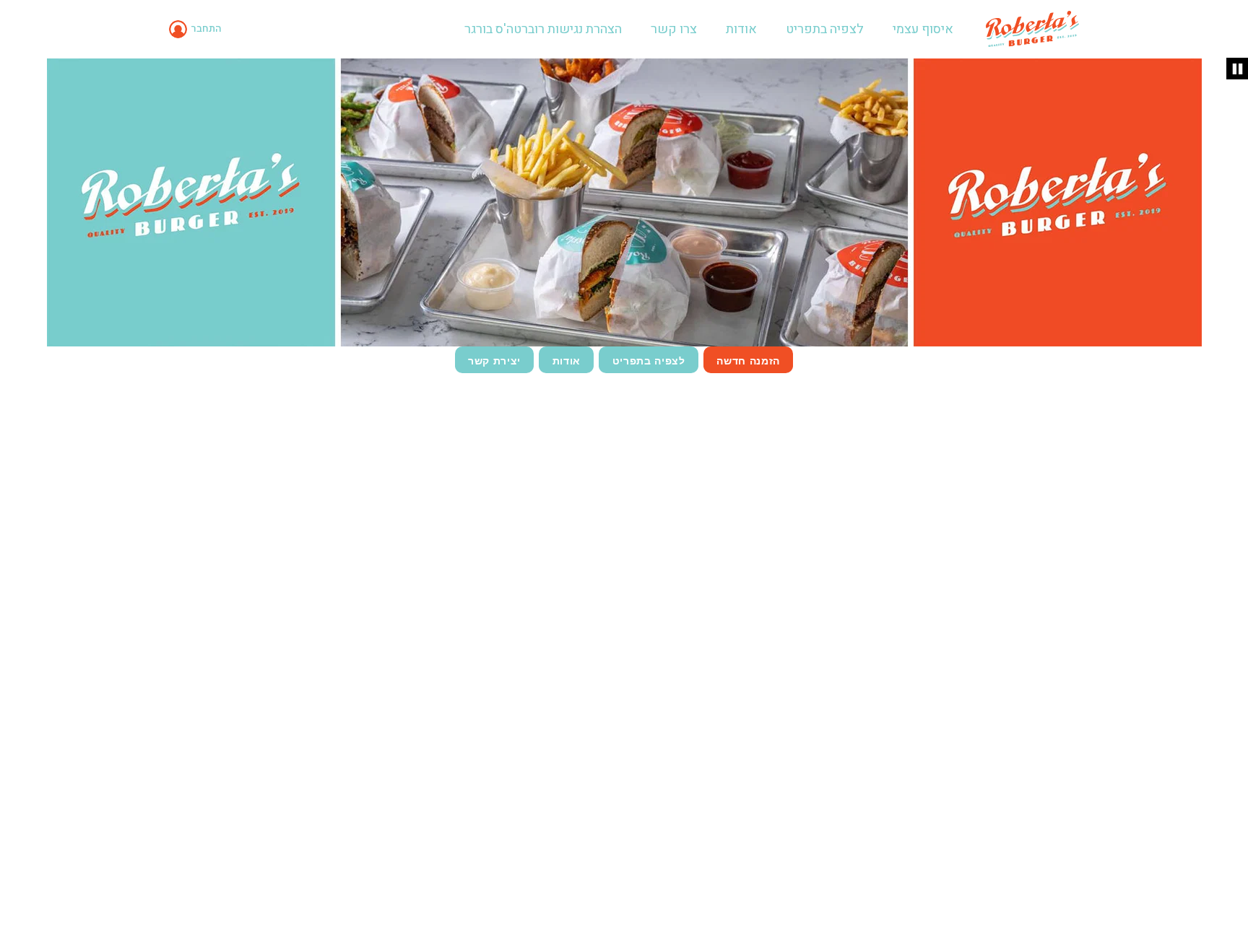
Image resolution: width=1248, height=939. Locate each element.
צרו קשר (674, 29)
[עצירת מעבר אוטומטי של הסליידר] (1237, 68)
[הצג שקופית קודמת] (17, 200)
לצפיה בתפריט (825, 29)
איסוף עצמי (923, 29)
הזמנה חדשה (748, 360)
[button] (197, 28)
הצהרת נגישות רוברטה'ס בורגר (543, 29)
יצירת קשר (494, 360)
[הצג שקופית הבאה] (1230, 200)
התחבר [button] (206, 28)
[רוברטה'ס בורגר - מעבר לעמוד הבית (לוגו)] (1032, 29)
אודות (741, 29)
